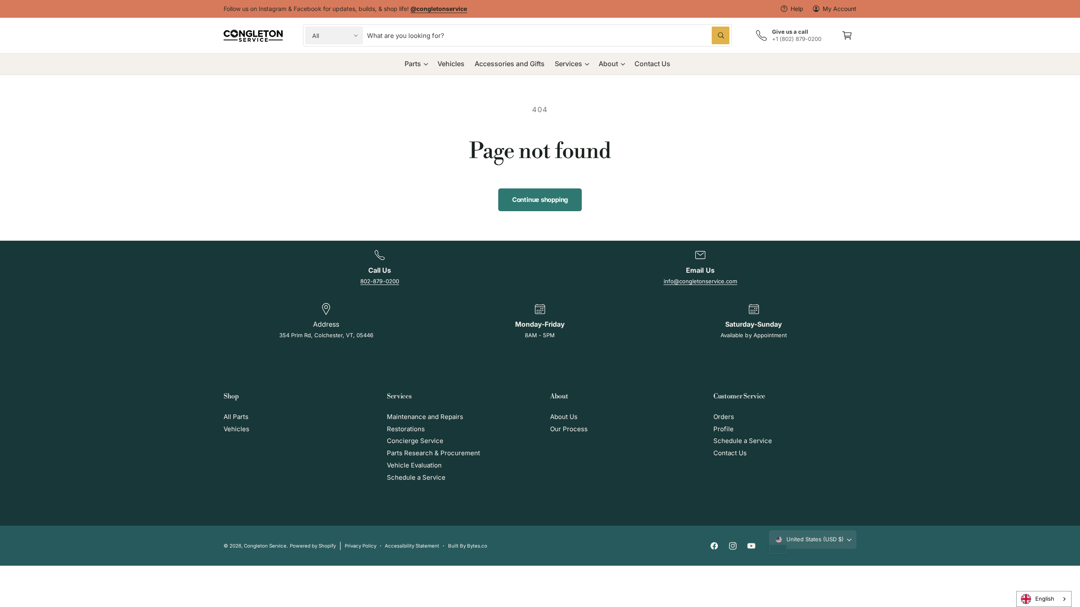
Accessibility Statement (412, 546)
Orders (723, 417)
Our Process (569, 429)
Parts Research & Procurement (433, 453)
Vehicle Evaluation (414, 465)
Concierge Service (415, 441)
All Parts (236, 417)
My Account (839, 8)
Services (568, 63)
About (608, 63)
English (1044, 598)
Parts (413, 63)
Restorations (406, 429)
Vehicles (236, 429)
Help (797, 8)
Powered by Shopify (312, 546)
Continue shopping (540, 200)
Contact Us (730, 453)
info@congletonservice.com (700, 281)
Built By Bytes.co (467, 546)
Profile (723, 429)
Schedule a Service (416, 477)
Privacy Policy (360, 546)
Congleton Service (265, 546)
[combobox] (548, 35)
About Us (564, 417)
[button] (847, 35)
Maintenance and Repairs (425, 417)
